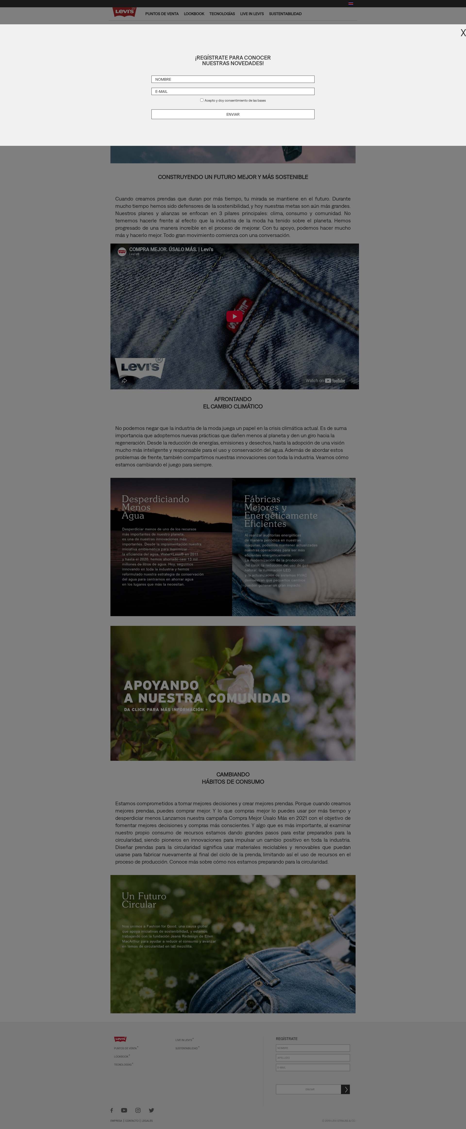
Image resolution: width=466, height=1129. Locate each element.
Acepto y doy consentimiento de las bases (235, 100)
